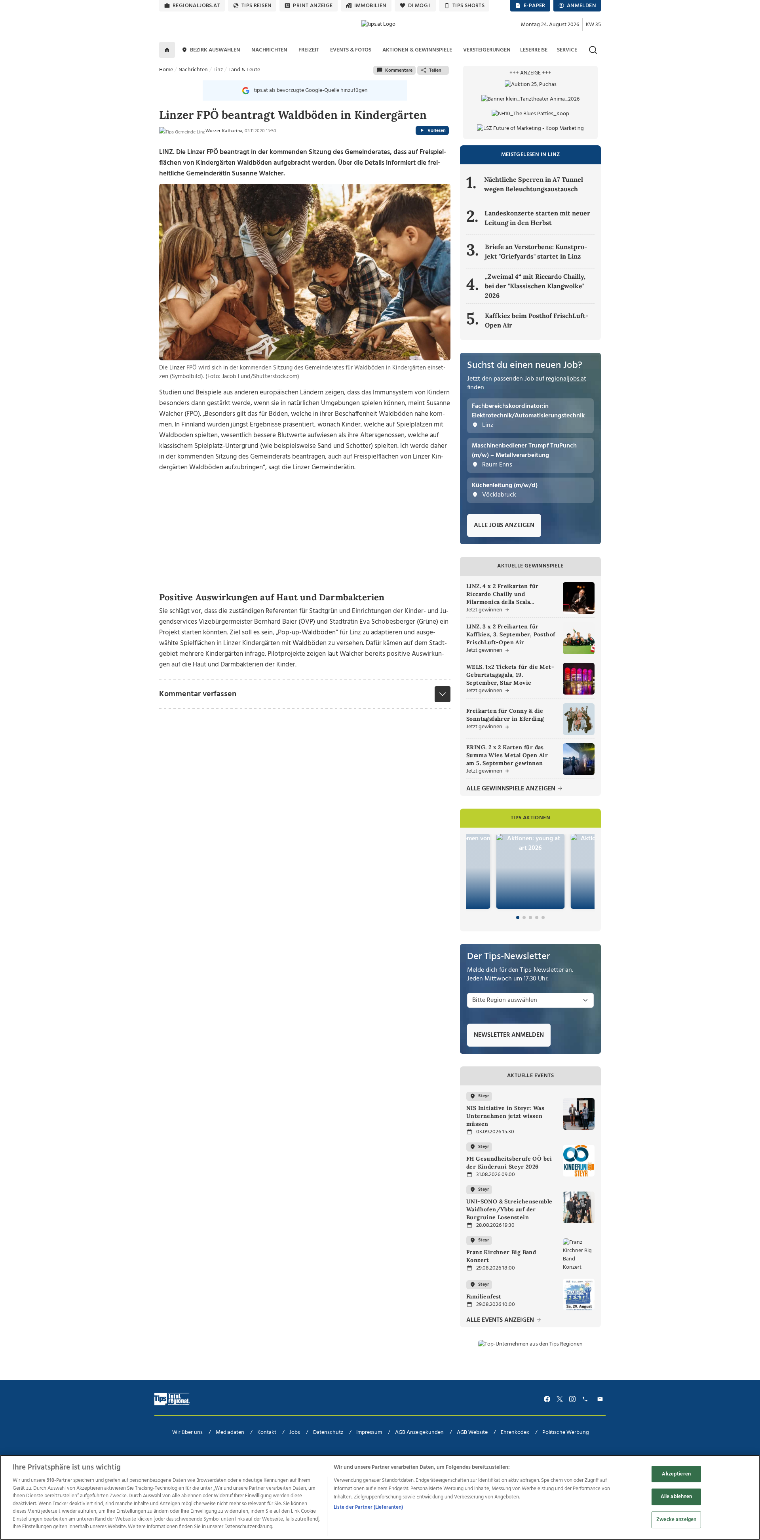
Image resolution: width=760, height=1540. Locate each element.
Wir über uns (187, 1432)
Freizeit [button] (308, 50)
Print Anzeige (312, 5)
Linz (218, 69)
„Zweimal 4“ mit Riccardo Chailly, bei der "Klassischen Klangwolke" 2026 (535, 285)
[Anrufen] (586, 1399)
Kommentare (398, 70)
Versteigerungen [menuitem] (487, 50)
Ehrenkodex (515, 1432)
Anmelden (581, 5)
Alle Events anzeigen (501, 1320)
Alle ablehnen (676, 1496)
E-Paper (534, 5)
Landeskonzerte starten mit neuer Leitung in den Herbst (537, 218)
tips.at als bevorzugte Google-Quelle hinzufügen (311, 90)
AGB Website (472, 1432)
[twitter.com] (560, 1399)
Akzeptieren (676, 1474)
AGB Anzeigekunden (419, 1432)
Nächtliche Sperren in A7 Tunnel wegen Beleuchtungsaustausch (533, 184)
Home (166, 69)
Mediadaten (230, 1432)
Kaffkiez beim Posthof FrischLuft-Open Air (537, 320)
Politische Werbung (565, 1432)
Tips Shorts (468, 5)
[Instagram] (572, 1399)
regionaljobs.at (196, 5)
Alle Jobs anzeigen (504, 525)
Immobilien (370, 5)
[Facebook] (547, 1399)
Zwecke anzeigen (676, 1519)
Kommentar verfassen (197, 694)
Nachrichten (193, 69)
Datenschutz (328, 1432)
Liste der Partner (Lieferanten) (368, 1507)
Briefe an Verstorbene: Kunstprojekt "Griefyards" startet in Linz (536, 251)
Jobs (294, 1432)
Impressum (369, 1432)
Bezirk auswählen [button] (215, 50)
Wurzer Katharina (223, 131)
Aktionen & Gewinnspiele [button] (417, 50)
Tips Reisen (256, 5)
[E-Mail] (601, 1399)
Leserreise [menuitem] (533, 50)
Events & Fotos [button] (350, 50)
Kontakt (266, 1432)
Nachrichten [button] (269, 50)
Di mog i (419, 5)
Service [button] (567, 50)
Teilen (435, 70)
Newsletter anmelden (509, 1035)
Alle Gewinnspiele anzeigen (511, 789)
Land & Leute (244, 69)
